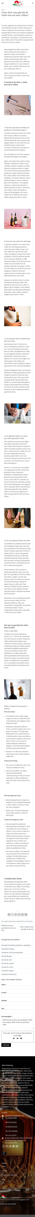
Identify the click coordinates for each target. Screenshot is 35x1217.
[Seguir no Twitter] (10, 1146)
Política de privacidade (8, 1204)
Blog (2, 10)
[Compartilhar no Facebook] (12, 914)
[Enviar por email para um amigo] (19, 914)
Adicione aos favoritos (26, 921)
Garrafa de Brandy (7, 949)
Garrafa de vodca (7, 967)
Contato (4, 1171)
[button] (2, 3)
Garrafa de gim (6, 956)
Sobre (4, 1166)
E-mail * (4, 992)
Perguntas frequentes (9, 1175)
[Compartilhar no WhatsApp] (9, 914)
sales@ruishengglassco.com (14, 1116)
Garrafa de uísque (7, 971)
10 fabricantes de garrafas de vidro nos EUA (8, 928)
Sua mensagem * (6, 1016)
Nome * (3, 984)
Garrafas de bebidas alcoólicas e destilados (16, 945)
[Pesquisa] (33, 3)
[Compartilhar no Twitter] (15, 914)
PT (4, 1153)
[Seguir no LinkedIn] (13, 1146)
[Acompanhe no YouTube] (16, 1146)
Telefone (4, 1000)
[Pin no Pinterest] (22, 914)
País (2, 1008)
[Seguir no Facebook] (3, 1146)
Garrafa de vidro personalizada (12, 952)
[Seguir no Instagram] (6, 1146)
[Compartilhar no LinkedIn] (25, 914)
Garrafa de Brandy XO (9, 974)
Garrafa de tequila (7, 963)
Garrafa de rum (6, 960)
